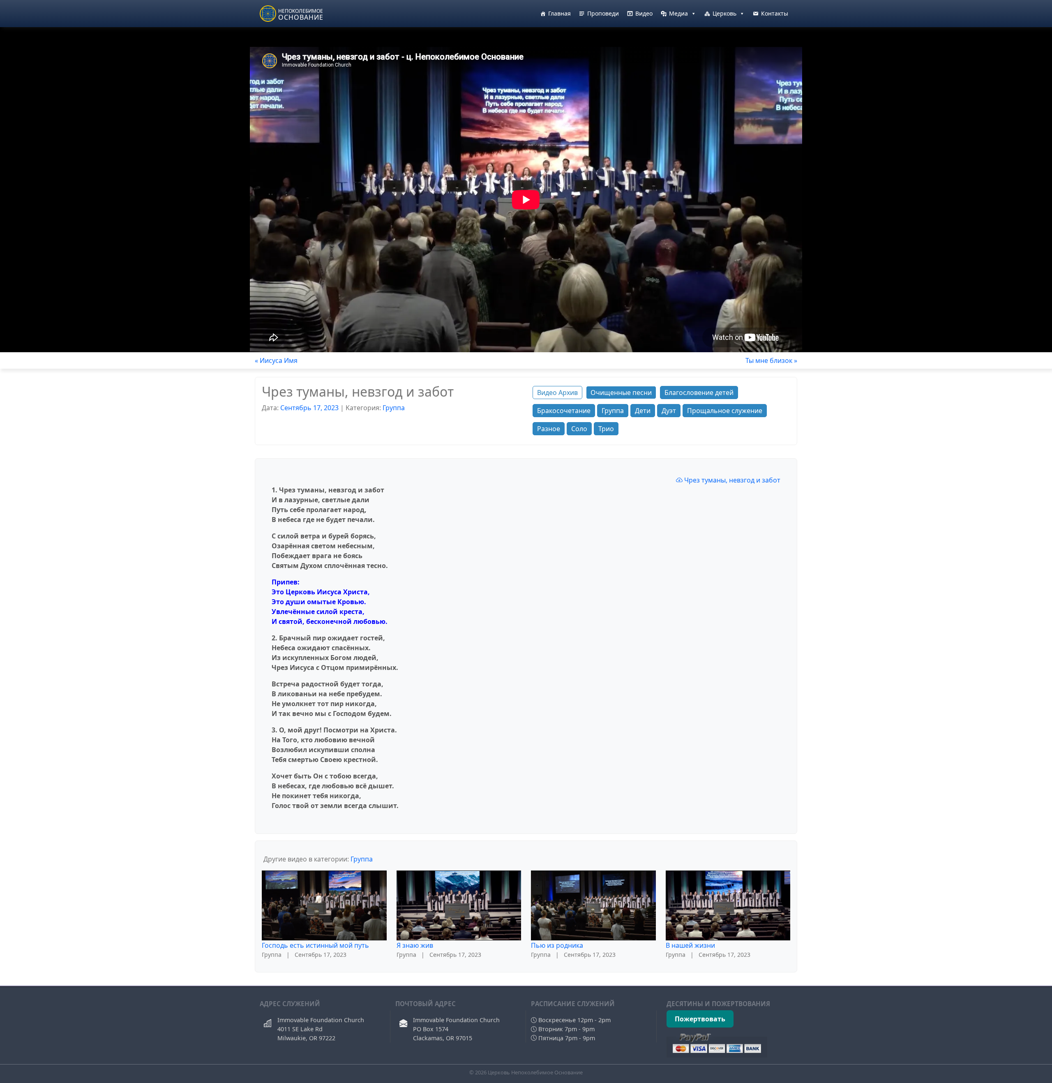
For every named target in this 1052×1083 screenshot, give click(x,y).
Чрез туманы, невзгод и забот (731, 480)
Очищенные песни (621, 392)
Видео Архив (557, 392)
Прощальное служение (724, 410)
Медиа (678, 13)
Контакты (774, 13)
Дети (643, 410)
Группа (394, 407)
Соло (579, 428)
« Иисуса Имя (276, 360)
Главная (559, 13)
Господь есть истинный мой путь (315, 945)
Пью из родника (557, 945)
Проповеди (603, 13)
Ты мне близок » (771, 360)
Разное (548, 428)
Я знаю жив (415, 945)
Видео (644, 13)
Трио (606, 428)
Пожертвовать (700, 1018)
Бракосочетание (564, 410)
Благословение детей (699, 392)
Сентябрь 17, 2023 (309, 407)
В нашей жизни (690, 945)
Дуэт (669, 410)
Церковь (724, 13)
